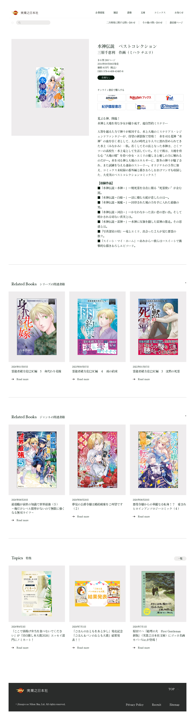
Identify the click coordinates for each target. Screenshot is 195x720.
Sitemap (174, 704)
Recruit (156, 704)
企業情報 (99, 12)
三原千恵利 (106, 52)
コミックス (159, 12)
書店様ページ (176, 22)
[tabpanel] (36, 336)
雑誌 (115, 12)
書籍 (129, 12)
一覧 (180, 558)
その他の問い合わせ (152, 22)
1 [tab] (185, 282)
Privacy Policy (135, 704)
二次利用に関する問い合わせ (120, 22)
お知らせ (179, 12)
